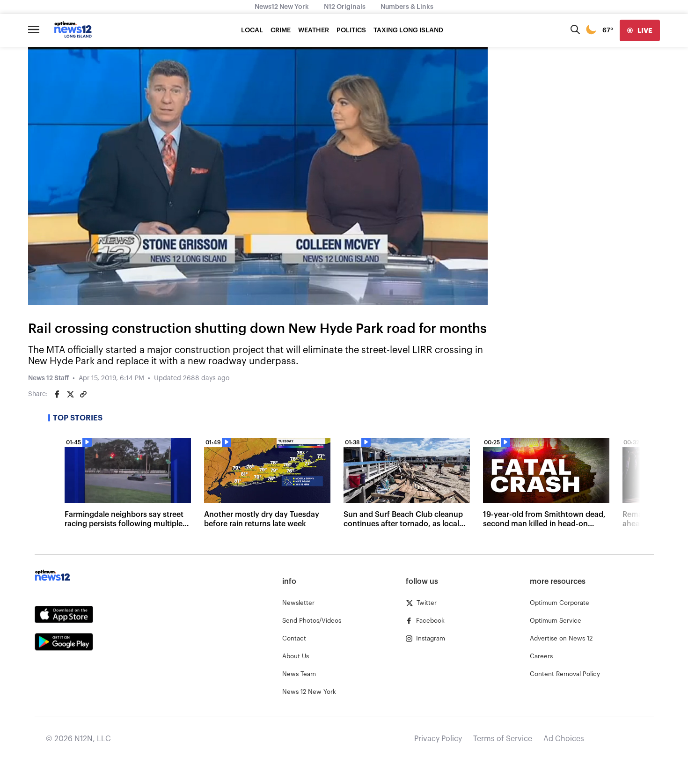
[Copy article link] (83, 394)
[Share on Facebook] (57, 394)
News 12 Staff (48, 378)
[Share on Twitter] (70, 394)
